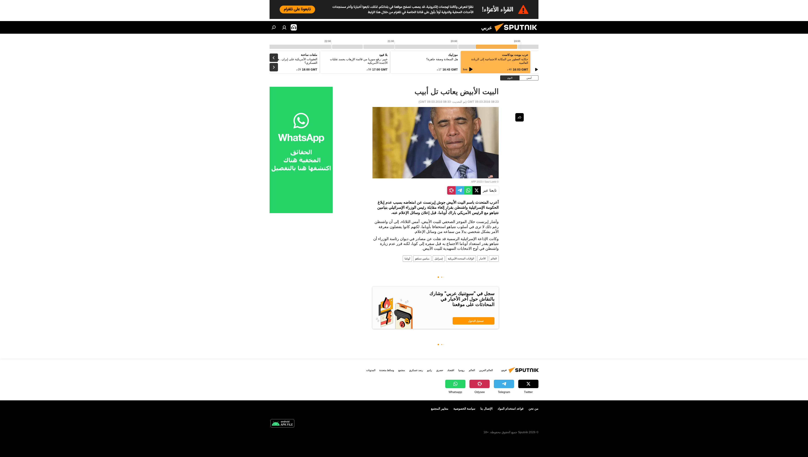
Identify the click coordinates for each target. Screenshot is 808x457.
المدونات (370, 370)
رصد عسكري (416, 370)
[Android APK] (282, 424)
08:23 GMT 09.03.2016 (483, 101)
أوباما (407, 258)
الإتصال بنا (486, 408)
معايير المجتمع (439, 408)
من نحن (533, 408)
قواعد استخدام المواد (511, 408)
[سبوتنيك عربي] (517, 32)
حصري (439, 370)
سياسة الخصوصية (464, 408)
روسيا (461, 370)
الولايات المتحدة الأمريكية (461, 258)
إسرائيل (439, 258)
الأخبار (482, 258)
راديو (429, 370)
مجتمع (401, 370)
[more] (519, 117)
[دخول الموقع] (284, 27)
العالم (494, 258)
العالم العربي (486, 370)
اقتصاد (450, 370)
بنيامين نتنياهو (422, 258)
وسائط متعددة (386, 370)
